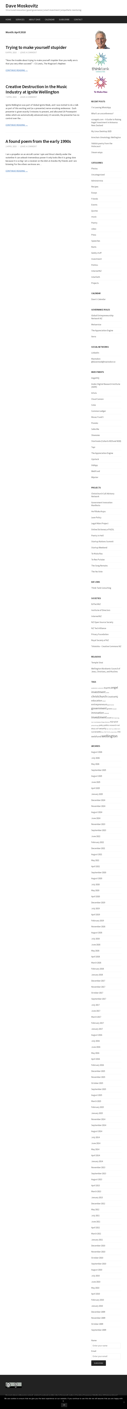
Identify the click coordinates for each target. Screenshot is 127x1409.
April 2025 (95, 788)
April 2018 (95, 956)
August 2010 (96, 1269)
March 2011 (96, 1233)
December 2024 (98, 800)
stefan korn (117, 729)
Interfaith (95, 277)
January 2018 (97, 974)
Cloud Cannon (97, 399)
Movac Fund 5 (97, 417)
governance (111, 705)
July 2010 (95, 1275)
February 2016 (97, 1065)
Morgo (103, 722)
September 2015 (98, 1089)
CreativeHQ (112, 696)
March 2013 (96, 1191)
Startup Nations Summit (102, 541)
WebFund (95, 471)
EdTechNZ (96, 604)
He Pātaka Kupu (98, 511)
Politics (94, 265)
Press (93, 234)
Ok (64, 1405)
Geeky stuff (96, 253)
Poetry (94, 222)
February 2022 (97, 842)
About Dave (34, 19)
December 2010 (98, 1245)
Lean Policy (96, 517)
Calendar (49, 19)
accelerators (94, 688)
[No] (124, 1402)
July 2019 (95, 908)
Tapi (93, 447)
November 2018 (98, 926)
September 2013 (98, 1173)
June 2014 (95, 1143)
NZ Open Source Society (102, 622)
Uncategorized (98, 174)
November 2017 (98, 986)
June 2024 (95, 818)
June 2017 (95, 1010)
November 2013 (98, 1167)
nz (111, 721)
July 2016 (95, 1041)
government (99, 708)
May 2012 (95, 1209)
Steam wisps (97, 152)
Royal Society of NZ (100, 640)
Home (8, 19)
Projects (95, 283)
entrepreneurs (99, 704)
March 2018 (96, 962)
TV (107, 732)
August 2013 (96, 1179)
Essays (94, 192)
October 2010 (97, 1257)
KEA (113, 718)
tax (103, 732)
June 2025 (95, 782)
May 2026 (95, 764)
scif (97, 728)
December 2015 (98, 1071)
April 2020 (95, 896)
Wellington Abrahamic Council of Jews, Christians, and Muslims (105, 670)
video (93, 228)
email (104, 701)
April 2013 (95, 1185)
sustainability (96, 732)
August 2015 (96, 1095)
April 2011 (95, 1227)
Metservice (96, 324)
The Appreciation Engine (102, 330)
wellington (110, 736)
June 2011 (95, 1221)
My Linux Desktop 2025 (101, 131)
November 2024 (98, 806)
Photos (94, 168)
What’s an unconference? (102, 113)
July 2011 (95, 1215)
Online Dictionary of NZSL (102, 529)
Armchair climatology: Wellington (106, 137)
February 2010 (97, 1299)
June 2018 (95, 944)
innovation (97, 712)
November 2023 (98, 824)
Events (94, 204)
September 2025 (98, 770)
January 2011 (97, 1239)
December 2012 (98, 1203)
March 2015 (96, 1101)
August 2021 (96, 854)
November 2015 (98, 1077)
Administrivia (97, 180)
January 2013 (97, 1197)
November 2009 (98, 1318)
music (94, 216)
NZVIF (115, 722)
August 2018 (96, 932)
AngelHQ (95, 378)
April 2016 (95, 1059)
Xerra (93, 336)
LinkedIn (95, 352)
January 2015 (97, 1113)
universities (113, 732)
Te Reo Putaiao (98, 559)
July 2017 (95, 1005)
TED (105, 732)
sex (108, 729)
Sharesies (95, 435)
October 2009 (97, 1324)
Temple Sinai (97, 662)
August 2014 (96, 1131)
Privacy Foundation (100, 634)
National (107, 722)
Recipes (94, 186)
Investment (96, 259)
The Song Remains (99, 565)
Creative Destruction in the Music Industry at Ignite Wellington (36, 89)
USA (118, 732)
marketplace (97, 722)
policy (101, 725)
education (96, 700)
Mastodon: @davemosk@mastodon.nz (103, 360)
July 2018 (95, 938)
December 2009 (98, 1311)
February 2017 (97, 1023)
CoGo (93, 405)
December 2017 (98, 980)
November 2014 (98, 1119)
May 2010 (95, 1287)
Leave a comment (28, 52)
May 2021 (95, 860)
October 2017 (97, 992)
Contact (78, 19)
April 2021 (95, 866)
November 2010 (98, 1251)
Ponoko (94, 423)
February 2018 (97, 968)
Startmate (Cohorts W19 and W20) (106, 441)
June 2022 (95, 836)
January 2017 (97, 1029)
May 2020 (95, 890)
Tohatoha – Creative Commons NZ (106, 646)
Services (20, 19)
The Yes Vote (97, 571)
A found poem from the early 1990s (38, 141)
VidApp (94, 465)
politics (106, 725)
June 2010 (95, 1281)
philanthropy (95, 725)
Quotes (94, 210)
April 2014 (95, 1155)
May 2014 (95, 1149)
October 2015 (97, 1083)
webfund (96, 736)
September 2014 (98, 1125)
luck (92, 722)
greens (109, 708)
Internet (106, 713)
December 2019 (98, 902)
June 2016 (95, 1047)
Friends (94, 198)
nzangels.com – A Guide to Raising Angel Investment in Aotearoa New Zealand (106, 122)
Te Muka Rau (97, 553)
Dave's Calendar (98, 299)
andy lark (100, 688)
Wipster (94, 477)
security (102, 728)
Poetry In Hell (97, 535)
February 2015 (97, 1107)
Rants (93, 247)
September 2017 (98, 998)
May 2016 (95, 1053)
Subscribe (64, 19)
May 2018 (95, 950)
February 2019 (97, 920)
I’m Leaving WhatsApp (101, 107)
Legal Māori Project (99, 523)
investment (99, 717)
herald (114, 709)
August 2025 (96, 776)
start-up (111, 729)
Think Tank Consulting (101, 588)
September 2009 (98, 1330)
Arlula (94, 393)
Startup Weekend (99, 547)
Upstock (95, 459)
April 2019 (95, 914)
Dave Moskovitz (22, 6)
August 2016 (96, 1035)
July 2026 (95, 758)
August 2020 (96, 878)
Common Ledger (98, 411)
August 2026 (96, 752)
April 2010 (95, 1293)
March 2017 (96, 1017)
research (113, 725)
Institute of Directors (100, 610)
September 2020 (98, 872)
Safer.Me (95, 429)
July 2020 (95, 884)
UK (109, 732)
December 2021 (98, 848)
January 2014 (97, 1161)
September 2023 (98, 830)
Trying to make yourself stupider (36, 47)
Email (93, 1351)
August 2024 (96, 812)
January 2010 (97, 1306)
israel (109, 718)
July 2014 (95, 1137)
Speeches (95, 240)
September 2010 (98, 1263)
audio (107, 692)
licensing (116, 718)
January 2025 (97, 794)
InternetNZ (96, 271)
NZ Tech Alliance (98, 628)
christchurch (99, 696)
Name (94, 1340)
